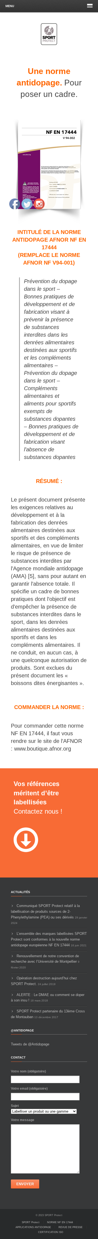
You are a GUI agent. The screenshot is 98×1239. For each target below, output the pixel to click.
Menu (9, 6)
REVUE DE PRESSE (70, 1227)
